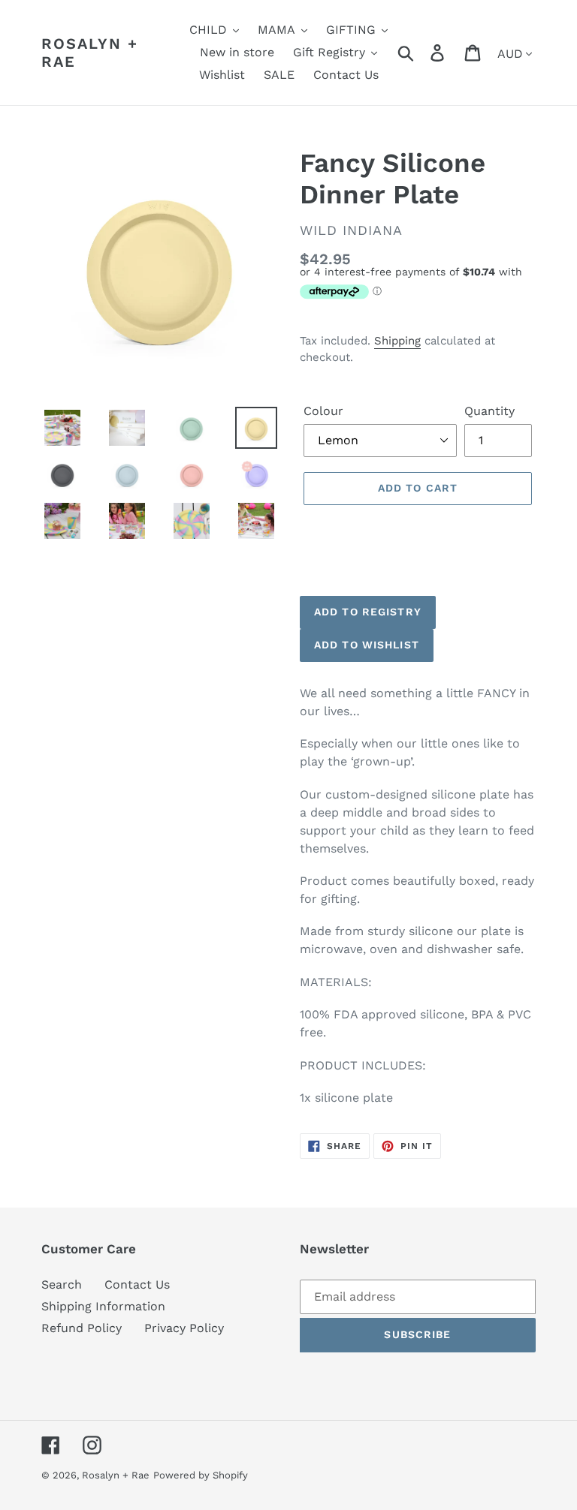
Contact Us (137, 1284)
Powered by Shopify (200, 1475)
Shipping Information (103, 1306)
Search (61, 1284)
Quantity (489, 411)
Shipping (397, 340)
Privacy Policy (184, 1328)
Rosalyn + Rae (89, 53)
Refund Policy (81, 1328)
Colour (323, 411)
